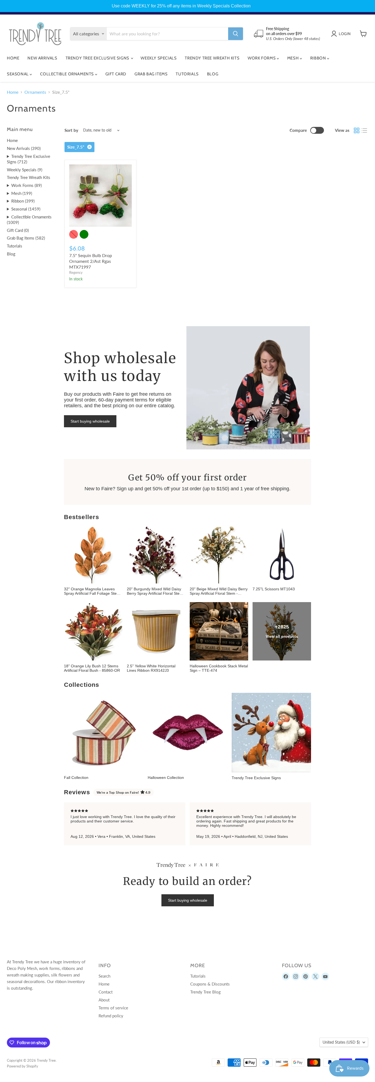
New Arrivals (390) (24, 148)
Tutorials (187, 74)
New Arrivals (42, 58)
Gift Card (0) (18, 230)
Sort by (71, 130)
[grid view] (356, 130)
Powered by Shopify (22, 1066)
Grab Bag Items (151, 74)
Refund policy (111, 1015)
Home (13, 58)
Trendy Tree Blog (205, 991)
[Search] (235, 33)
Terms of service (113, 1007)
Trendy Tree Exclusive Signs (98, 58)
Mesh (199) (21, 193)
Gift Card (115, 74)
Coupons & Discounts (210, 983)
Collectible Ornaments (67, 74)
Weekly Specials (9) (24, 169)
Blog (212, 74)
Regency (76, 272)
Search (104, 975)
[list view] (364, 130)
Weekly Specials (159, 58)
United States (341, 1042)
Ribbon (318, 58)
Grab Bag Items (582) (26, 237)
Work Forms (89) (26, 185)
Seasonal (18, 74)
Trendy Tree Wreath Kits (212, 58)
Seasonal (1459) (25, 208)
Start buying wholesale (90, 421)
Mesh (293, 58)
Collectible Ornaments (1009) (29, 219)
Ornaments (35, 92)
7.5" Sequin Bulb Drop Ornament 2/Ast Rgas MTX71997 (90, 261)
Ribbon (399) (23, 200)
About (104, 999)
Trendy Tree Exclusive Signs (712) (28, 159)
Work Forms (262, 58)
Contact (106, 991)
